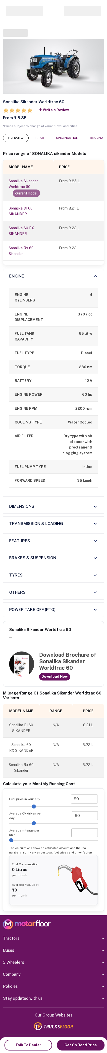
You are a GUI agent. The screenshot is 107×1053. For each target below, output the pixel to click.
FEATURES (19, 540)
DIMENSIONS (21, 506)
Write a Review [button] (56, 110)
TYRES (16, 575)
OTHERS (17, 592)
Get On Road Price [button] (80, 1045)
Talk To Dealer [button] (28, 1045)
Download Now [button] (55, 676)
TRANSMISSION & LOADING (36, 523)
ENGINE (16, 276)
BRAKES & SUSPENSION (32, 558)
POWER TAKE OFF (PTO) (32, 609)
